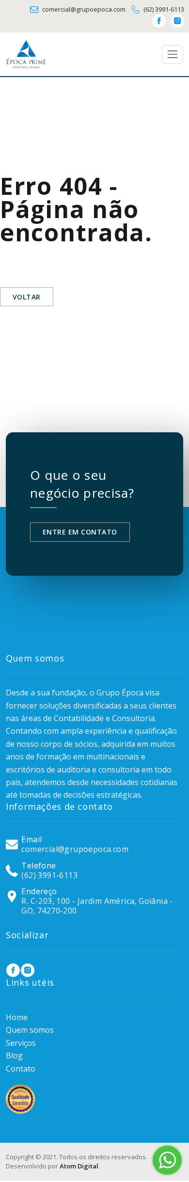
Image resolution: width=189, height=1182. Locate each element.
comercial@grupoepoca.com (84, 9)
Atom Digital (79, 1166)
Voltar (27, 296)
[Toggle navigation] (172, 54)
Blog (14, 1055)
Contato (20, 1068)
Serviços (21, 1043)
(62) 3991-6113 (163, 9)
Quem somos (30, 1029)
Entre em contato (80, 531)
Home (17, 1017)
